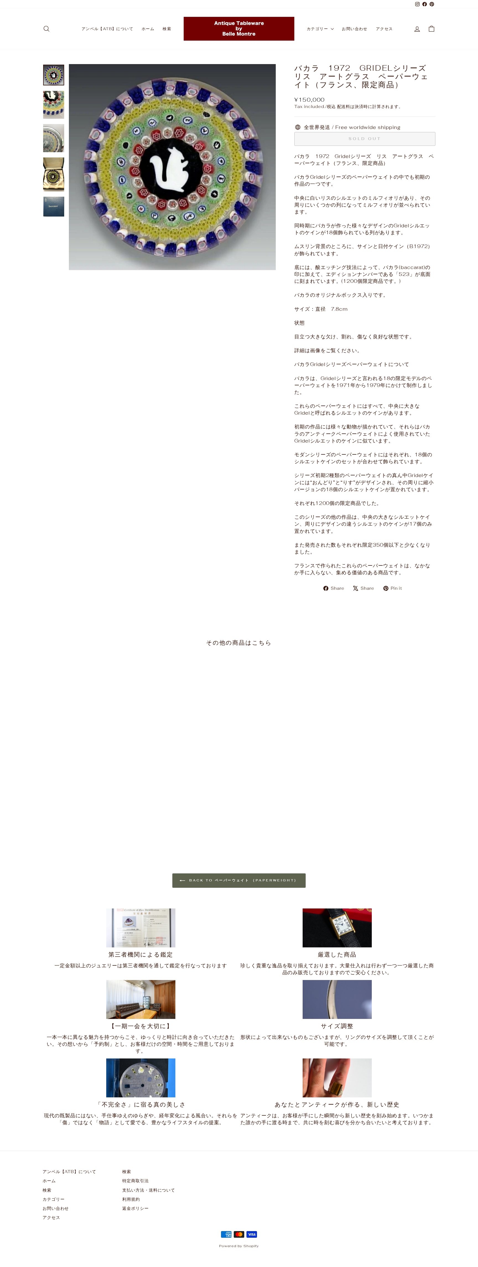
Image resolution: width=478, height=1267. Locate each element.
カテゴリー (318, 28)
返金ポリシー (135, 1208)
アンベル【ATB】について (107, 28)
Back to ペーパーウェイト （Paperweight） (242, 880)
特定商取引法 (135, 1180)
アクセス (384, 28)
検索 (167, 28)
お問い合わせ (354, 28)
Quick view (89, 793)
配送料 (343, 106)
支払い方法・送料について (148, 1190)
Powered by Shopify (239, 1246)
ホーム (148, 28)
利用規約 (131, 1199)
